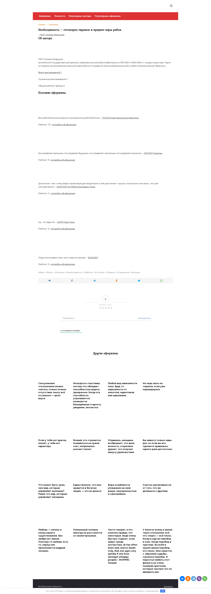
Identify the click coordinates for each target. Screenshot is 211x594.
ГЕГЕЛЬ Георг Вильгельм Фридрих (120, 118)
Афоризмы (45, 16)
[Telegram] (193, 578)
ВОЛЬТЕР (93, 258)
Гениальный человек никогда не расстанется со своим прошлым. (87, 532)
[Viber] (199, 578)
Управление (123, 272)
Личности (59, 16)
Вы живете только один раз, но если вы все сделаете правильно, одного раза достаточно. (158, 444)
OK (162, 591)
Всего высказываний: (50, 72)
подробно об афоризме (64, 125)
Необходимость (74, 272)
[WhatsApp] (204, 578)
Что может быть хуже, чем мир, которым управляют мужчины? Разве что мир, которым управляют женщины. (52, 491)
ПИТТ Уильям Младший (52, 35)
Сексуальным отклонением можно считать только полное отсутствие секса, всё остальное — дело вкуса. (52, 391)
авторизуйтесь (144, 318)
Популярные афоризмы (108, 16)
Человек (136, 272)
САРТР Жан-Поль (66, 222)
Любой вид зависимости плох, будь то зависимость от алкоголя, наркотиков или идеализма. (122, 389)
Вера (42, 272)
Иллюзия (60, 272)
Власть (50, 272)
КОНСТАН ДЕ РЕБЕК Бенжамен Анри (76, 187)
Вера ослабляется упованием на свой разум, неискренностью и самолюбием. (122, 489)
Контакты (168, 586)
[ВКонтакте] (182, 578)
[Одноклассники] (187, 578)
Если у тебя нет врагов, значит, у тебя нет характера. (52, 443)
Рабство (89, 272)
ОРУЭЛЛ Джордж (153, 153)
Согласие (100, 272)
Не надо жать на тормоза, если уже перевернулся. (154, 386)
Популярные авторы (80, 16)
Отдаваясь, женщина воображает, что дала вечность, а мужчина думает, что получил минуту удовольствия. (121, 446)
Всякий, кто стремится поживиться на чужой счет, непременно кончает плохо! (87, 444)
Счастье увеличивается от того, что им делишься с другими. (157, 488)
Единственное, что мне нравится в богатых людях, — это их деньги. (87, 488)
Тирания (111, 272)
